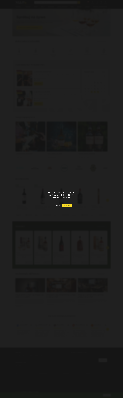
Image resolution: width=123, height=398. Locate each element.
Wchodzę (66, 205)
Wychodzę (57, 205)
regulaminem (64, 201)
